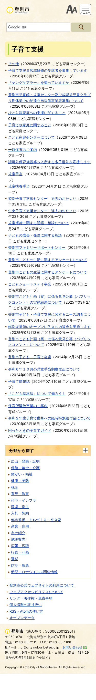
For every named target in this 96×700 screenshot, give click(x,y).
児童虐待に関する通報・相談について (38, 223)
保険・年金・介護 (25, 468)
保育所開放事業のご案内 (28, 406)
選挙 (14, 559)
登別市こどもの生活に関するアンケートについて (47, 260)
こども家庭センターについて (31, 137)
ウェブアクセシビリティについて (36, 592)
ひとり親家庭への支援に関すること (37, 112)
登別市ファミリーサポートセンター (37, 247)
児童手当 (15, 174)
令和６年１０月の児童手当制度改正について (44, 369)
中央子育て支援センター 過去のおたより (42, 211)
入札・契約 (20, 513)
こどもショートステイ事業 (29, 284)
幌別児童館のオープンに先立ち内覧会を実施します (49, 326)
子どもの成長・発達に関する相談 (35, 235)
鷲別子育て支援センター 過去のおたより (42, 198)
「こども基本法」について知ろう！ (37, 393)
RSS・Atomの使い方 (26, 611)
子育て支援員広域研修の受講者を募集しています (47, 70)
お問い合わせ (72, 647)
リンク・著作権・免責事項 (30, 598)
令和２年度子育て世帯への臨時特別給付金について (49, 418)
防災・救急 (20, 565)
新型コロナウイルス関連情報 (34, 572)
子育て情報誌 (19, 381)
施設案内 (18, 539)
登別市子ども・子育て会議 (29, 357)
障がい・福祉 (22, 474)
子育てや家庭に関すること (29, 125)
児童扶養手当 (19, 186)
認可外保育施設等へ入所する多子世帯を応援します (49, 162)
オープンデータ (22, 617)
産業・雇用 (20, 526)
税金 (14, 487)
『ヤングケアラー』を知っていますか (38, 82)
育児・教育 (20, 493)
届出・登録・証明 (25, 461)
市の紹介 (18, 533)
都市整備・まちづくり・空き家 (36, 520)
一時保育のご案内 (22, 149)
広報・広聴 (20, 545)
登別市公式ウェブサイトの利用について (41, 585)
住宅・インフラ (23, 500)
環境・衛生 (20, 507)
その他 (13, 63)
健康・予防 (20, 480)
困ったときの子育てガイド (29, 430)
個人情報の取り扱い (25, 604)
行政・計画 (20, 552)
